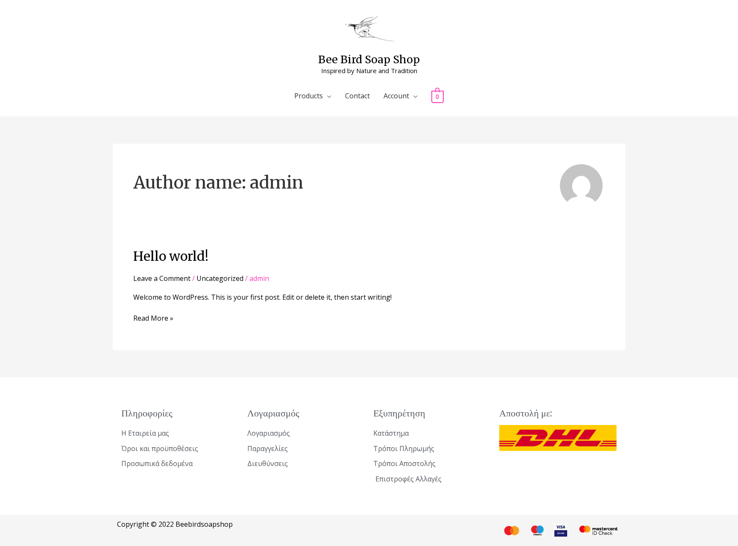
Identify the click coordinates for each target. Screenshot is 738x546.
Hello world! (170, 256)
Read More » (153, 318)
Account (396, 95)
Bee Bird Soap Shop (369, 59)
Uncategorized (219, 278)
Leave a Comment (161, 278)
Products (308, 95)
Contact (357, 95)
